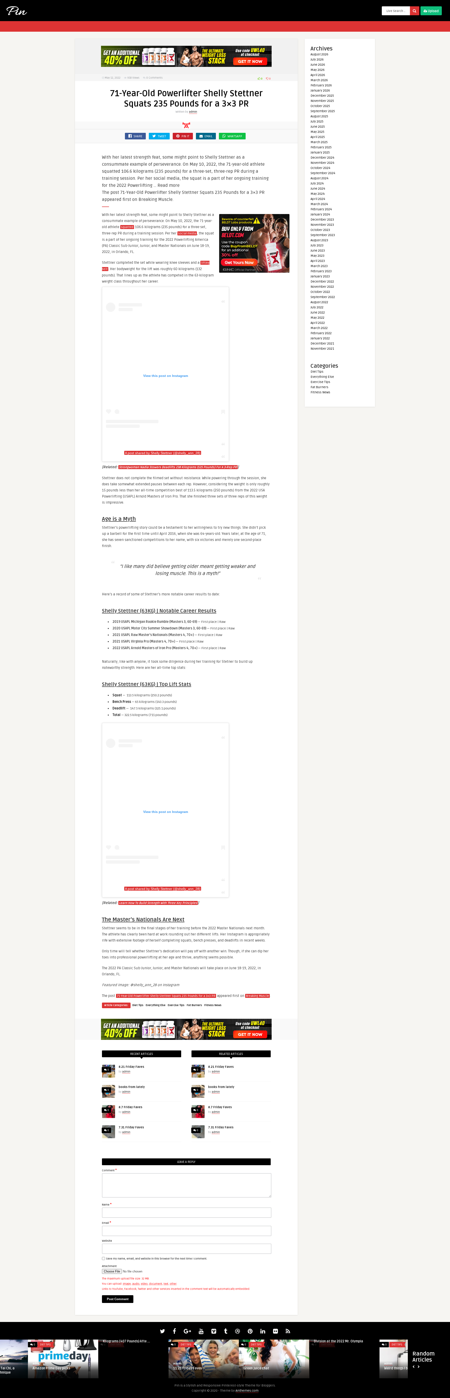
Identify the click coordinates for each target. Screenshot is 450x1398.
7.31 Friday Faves (131, 1127)
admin (193, 112)
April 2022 (318, 323)
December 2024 (322, 158)
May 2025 (317, 132)
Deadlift (118, 708)
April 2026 (318, 75)
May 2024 (318, 194)
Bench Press (121, 702)
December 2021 (322, 343)
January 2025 (320, 152)
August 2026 (319, 54)
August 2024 (319, 178)
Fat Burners (194, 1005)
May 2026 (318, 70)
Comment (109, 1170)
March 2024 (319, 204)
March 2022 (319, 328)
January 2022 (320, 338)
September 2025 (323, 111)
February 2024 (321, 209)
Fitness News (212, 1005)
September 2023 (323, 235)
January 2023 (320, 276)
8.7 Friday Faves (130, 1107)
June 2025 (318, 127)
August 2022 (319, 302)
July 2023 (317, 245)
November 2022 (322, 287)
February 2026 (321, 85)
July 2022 (317, 307)
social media (187, 233)
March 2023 (319, 266)
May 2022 (317, 318)
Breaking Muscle (257, 996)
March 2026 (319, 80)
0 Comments (154, 77)
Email (106, 1223)
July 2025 (317, 121)
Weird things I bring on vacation (310, 1368)
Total (116, 715)
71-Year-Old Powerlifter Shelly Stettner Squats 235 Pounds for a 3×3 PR (166, 996)
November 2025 (322, 101)
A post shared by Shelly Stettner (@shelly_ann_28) (162, 453)
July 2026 (317, 59)
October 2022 (320, 292)
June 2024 (318, 189)
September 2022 (323, 297)
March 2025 (319, 142)
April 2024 (318, 199)
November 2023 (322, 225)
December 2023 (322, 220)
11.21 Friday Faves (89, 1368)
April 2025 (318, 137)
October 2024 (320, 168)
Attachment (109, 1266)
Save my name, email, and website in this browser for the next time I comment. (156, 1258)
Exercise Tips (176, 1005)
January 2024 (320, 214)
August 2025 (319, 116)
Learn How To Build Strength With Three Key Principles (158, 903)
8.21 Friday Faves (131, 1067)
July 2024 (317, 183)
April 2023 (318, 261)
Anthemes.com (247, 1391)
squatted (127, 227)
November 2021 (322, 349)
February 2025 (321, 147)
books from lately (132, 1087)
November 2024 (322, 163)
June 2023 (318, 251)
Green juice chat (158, 1368)
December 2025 (322, 96)
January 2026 (320, 90)
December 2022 (322, 281)
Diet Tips (137, 1005)
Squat (117, 695)
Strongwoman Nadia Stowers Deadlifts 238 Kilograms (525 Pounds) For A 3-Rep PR (178, 467)
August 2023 (319, 240)
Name (107, 1204)
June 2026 (318, 65)
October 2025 (320, 106)
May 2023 (317, 256)
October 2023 (320, 230)
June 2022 (318, 312)
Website (107, 1240)
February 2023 (321, 271)
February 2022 (321, 333)
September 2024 (323, 173)
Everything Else (155, 1005)
